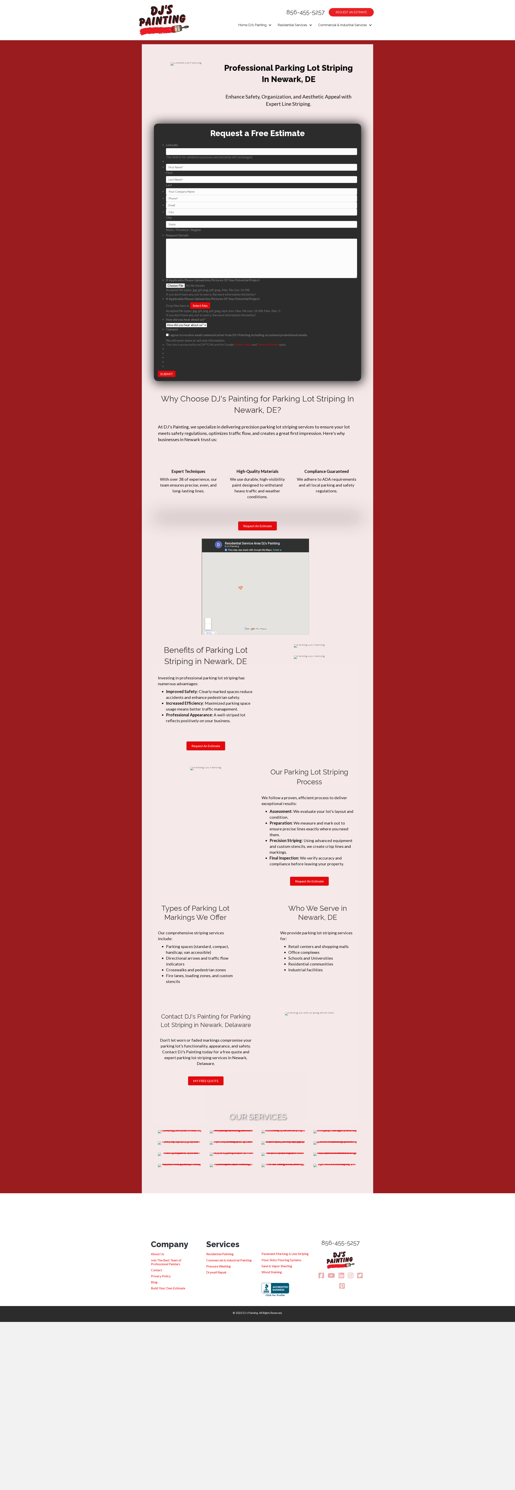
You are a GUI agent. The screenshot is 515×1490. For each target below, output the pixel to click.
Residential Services (292, 25)
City (169, 217)
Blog (154, 1282)
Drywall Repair (216, 1272)
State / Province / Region (183, 230)
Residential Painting (220, 1254)
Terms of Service (267, 344)
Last (169, 185)
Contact (156, 1270)
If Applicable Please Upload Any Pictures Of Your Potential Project (213, 280)
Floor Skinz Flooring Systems (281, 1260)
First (169, 173)
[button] (270, 25)
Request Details (177, 235)
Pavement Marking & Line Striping (285, 1254)
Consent (172, 329)
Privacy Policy (242, 344)
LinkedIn (172, 145)
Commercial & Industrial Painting (229, 1260)
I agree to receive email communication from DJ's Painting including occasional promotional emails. (238, 335)
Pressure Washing (218, 1266)
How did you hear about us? (186, 319)
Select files (200, 305)
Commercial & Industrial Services (342, 25)
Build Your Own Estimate (168, 1288)
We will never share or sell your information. (195, 340)
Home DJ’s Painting (252, 25)
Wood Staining (272, 1272)
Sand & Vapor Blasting (277, 1266)
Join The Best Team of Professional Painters (166, 1262)
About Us (157, 1254)
